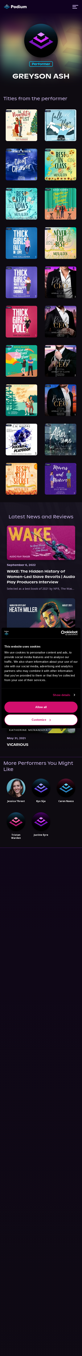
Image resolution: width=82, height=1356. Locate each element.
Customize (39, 719)
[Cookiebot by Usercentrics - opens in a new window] (61, 632)
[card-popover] (21, 125)
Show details (61, 695)
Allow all (41, 707)
